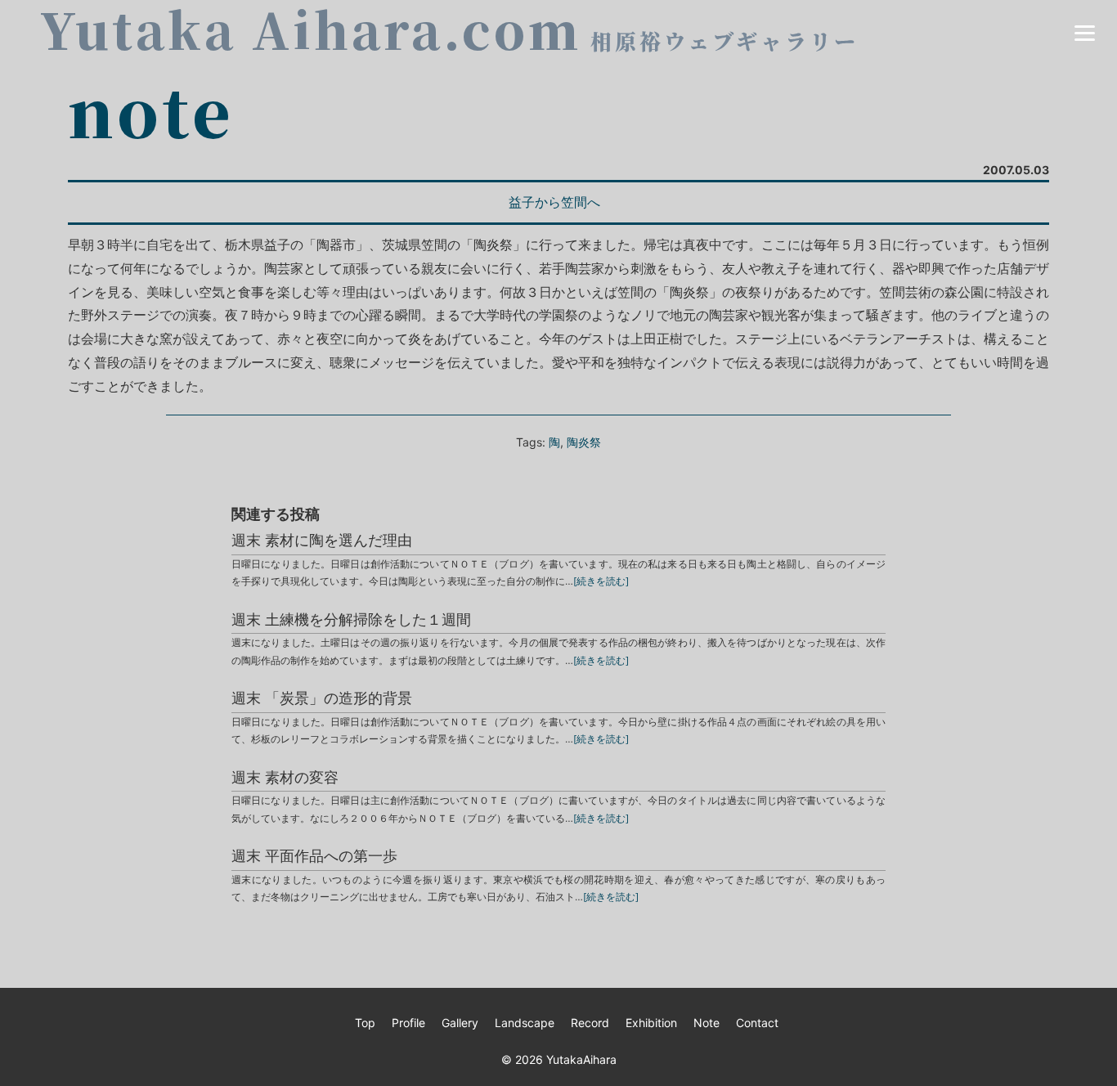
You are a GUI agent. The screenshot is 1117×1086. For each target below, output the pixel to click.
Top (365, 1023)
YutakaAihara (581, 1059)
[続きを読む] (601, 581)
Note (706, 1023)
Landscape (524, 1023)
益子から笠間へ (554, 202)
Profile (408, 1023)
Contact (757, 1023)
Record (590, 1023)
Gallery (460, 1023)
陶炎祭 (584, 442)
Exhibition (651, 1023)
